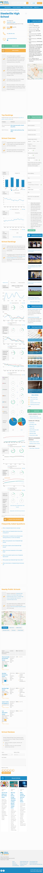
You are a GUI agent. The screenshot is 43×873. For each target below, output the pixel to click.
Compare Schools (23, 864)
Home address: (31, 173)
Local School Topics (34, 399)
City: (29, 178)
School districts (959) (34, 435)
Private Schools (20, 630)
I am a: (3, 752)
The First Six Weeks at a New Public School (4, 795)
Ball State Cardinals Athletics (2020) (35, 309)
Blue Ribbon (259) (33, 424)
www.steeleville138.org (12, 38)
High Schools (12, 627)
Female (34, 146)
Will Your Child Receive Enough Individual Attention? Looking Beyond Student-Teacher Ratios (13, 800)
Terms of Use (33, 871)
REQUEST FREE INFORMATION (15, 519)
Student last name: (32, 135)
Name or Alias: (16, 752)
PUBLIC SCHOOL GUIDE (27, 7)
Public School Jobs (34, 397)
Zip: (28, 192)
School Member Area (34, 861)
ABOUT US (36, 7)
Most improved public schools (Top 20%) (17, 126)
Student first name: (32, 130)
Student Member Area (24, 861)
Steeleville (9, 22)
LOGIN (33, 3)
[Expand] (3, 617)
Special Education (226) (34, 430)
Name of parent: (31, 125)
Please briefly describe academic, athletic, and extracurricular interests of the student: (35, 164)
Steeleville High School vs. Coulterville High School (14, 598)
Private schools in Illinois (34, 441)
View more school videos (35, 302)
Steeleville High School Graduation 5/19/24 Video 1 (34, 283)
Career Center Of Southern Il (5, 702)
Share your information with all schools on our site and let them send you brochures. (36, 207)
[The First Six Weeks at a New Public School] (5, 784)
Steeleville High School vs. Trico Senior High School (15, 594)
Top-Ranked (32, 422)
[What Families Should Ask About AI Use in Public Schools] (23, 784)
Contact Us (22, 865)
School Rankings (15, 865)
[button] (13, 617)
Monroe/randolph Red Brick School (18, 607)
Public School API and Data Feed (36, 864)
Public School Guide (24, 863)
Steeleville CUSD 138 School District (17, 511)
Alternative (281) (33, 433)
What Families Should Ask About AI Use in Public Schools (22, 797)
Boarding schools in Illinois (35, 443)
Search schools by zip (34, 416)
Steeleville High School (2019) (33, 317)
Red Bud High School (5, 689)
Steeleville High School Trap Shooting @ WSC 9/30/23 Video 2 (34, 298)
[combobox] (18, 3)
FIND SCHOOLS (8, 7)
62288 (14, 22)
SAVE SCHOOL (15, 50)
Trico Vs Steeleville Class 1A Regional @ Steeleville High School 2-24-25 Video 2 (35, 267)
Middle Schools (18, 627)
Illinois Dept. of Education (34, 448)
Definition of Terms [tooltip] (5, 282)
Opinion (31, 401)
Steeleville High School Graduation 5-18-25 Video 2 (34, 250)
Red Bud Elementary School (5, 675)
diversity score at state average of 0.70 (16, 257)
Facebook (4, 871)
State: (29, 187)
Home (13, 861)
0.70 (21, 430)
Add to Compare (5, 669)
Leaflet (19, 624)
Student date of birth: (32, 139)
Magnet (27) (32, 426)
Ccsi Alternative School (4, 712)
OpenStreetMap (23, 624)
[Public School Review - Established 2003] (4, 3)
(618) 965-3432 (12, 33)
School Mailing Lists (33, 863)
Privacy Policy (39, 871)
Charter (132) (32, 428)
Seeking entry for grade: (33, 153)
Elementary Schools (6, 630)
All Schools (5, 627)
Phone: (29, 199)
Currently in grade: (32, 148)
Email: (29, 121)
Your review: (4, 757)
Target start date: (31, 158)
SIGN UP (39, 3)
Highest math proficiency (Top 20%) (17, 130)
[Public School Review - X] (1, 871)
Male (30, 146)
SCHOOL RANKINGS (17, 7)
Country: (29, 183)
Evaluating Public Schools (35, 403)
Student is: (30, 144)
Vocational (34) (32, 431)
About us (14, 863)
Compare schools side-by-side (35, 418)
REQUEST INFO (15, 46)
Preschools (13, 630)
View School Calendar (17, 237)
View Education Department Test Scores (17, 506)
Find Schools (14, 864)
